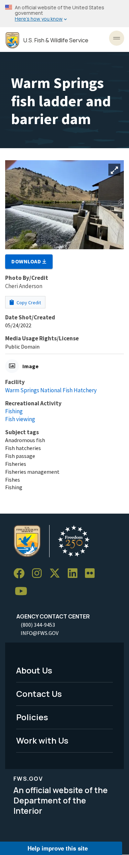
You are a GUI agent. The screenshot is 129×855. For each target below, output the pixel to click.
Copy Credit (28, 302)
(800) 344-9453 (38, 624)
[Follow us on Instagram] (39, 573)
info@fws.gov (39, 632)
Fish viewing (20, 419)
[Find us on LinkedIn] (75, 573)
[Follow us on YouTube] (23, 591)
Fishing (14, 411)
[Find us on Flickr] (92, 573)
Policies (32, 717)
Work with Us (42, 740)
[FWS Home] (12, 40)
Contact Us (39, 693)
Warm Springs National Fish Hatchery (51, 390)
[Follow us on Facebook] (21, 573)
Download (26, 261)
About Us (34, 670)
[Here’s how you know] (64, 13)
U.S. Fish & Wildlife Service (55, 40)
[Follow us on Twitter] (57, 573)
